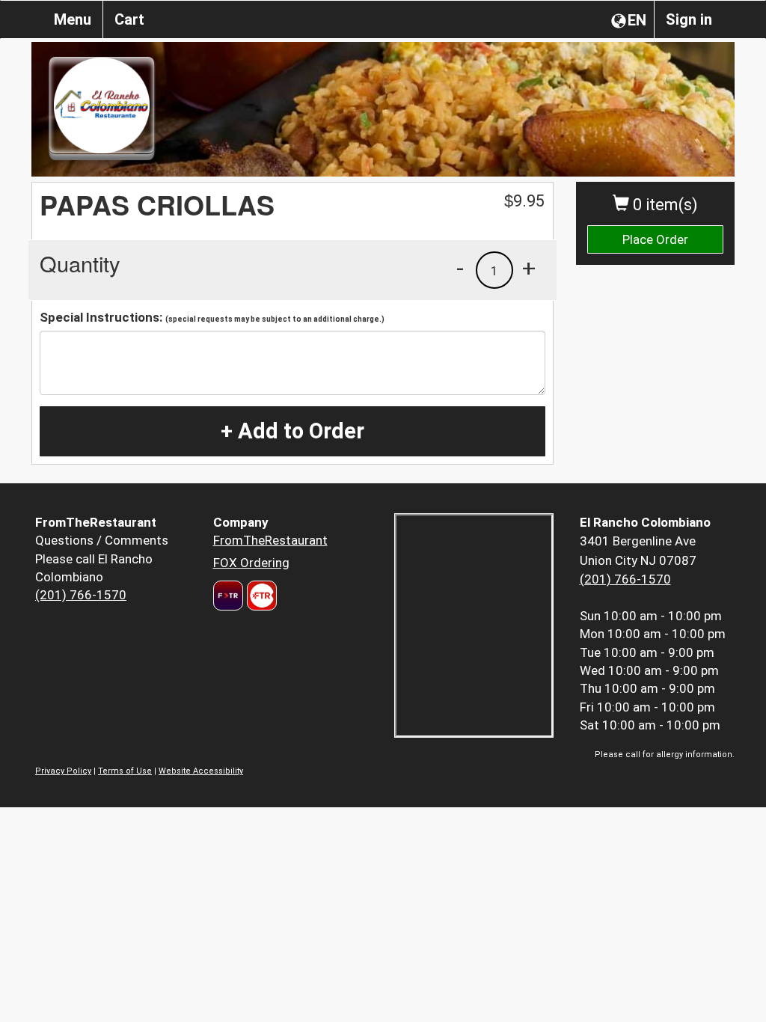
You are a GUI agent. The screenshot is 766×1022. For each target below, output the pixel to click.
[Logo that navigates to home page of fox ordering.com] (260, 596)
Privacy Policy (63, 771)
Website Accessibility (201, 771)
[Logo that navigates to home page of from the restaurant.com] (228, 596)
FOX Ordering (251, 562)
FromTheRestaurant (270, 540)
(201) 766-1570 (80, 594)
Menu (72, 19)
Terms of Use (125, 771)
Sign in (689, 19)
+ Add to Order (292, 431)
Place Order (655, 239)
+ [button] (529, 268)
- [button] (460, 268)
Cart (129, 19)
